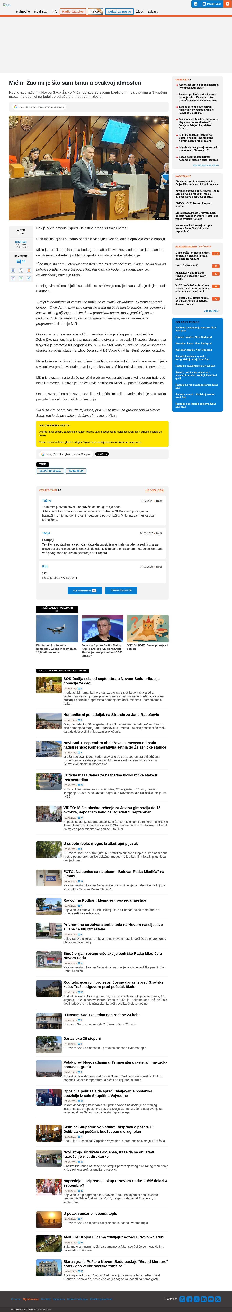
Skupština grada (50, 471)
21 (81, 881)
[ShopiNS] (227, 4)
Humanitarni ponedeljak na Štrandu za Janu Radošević (111, 715)
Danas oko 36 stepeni (82, 1038)
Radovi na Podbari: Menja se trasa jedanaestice (104, 900)
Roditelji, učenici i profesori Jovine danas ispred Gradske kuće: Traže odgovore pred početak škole (113, 984)
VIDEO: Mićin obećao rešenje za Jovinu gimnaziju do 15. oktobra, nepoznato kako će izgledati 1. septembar (112, 810)
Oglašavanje (31, 1299)
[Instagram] (182, 1299)
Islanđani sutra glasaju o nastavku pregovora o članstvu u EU (199, 149)
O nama (16, 1299)
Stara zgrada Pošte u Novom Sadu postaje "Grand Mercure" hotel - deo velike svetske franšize (115, 1263)
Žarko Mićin (76, 471)
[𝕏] (21, 270)
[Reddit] (29, 270)
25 (81, 785)
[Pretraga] (195, 4)
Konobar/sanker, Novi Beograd (193, 349)
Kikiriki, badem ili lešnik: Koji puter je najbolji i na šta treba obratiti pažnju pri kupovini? (196, 137)
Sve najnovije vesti (206, 165)
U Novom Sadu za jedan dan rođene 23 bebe (101, 1015)
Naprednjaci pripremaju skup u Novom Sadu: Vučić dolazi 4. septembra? (193, 228)
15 (81, 1162)
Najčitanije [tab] (205, 247)
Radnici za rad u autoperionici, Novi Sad (196, 386)
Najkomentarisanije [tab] (186, 247)
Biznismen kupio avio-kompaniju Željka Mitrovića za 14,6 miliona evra (56, 649)
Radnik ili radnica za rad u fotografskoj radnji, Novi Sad (192, 358)
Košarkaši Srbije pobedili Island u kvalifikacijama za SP (199, 86)
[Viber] (13, 278)
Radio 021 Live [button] (73, 11)
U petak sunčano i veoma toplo (90, 1213)
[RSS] (218, 1299)
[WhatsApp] (21, 278)
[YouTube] (211, 1299)
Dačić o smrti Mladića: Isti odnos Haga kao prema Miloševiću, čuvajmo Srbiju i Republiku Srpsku (198, 124)
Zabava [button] (153, 11)
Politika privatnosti (101, 1299)
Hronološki (155, 490)
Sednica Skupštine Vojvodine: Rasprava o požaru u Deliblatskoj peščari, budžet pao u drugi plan (108, 1129)
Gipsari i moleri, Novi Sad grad (193, 337)
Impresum (59, 1299)
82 (81, 1243)
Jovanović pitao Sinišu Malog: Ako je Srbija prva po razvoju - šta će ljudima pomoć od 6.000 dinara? (102, 650)
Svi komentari (84, 590)
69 (81, 1191)
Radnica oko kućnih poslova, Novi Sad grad (195, 405)
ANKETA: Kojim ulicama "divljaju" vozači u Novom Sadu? (113, 1237)
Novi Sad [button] (40, 11)
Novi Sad (21, 241)
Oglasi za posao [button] (119, 11)
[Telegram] (29, 278)
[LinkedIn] (203, 1299)
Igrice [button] (95, 11)
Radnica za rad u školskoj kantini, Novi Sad (195, 396)
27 (81, 818)
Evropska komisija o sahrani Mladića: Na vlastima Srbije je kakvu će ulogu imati (196, 109)
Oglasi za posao (186, 322)
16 (81, 963)
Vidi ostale (211, 311)
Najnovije (182, 79)
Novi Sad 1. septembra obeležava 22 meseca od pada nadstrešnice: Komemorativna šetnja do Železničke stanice (114, 745)
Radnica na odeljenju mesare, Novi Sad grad (195, 329)
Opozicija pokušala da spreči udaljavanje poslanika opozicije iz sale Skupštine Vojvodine (107, 1093)
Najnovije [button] (23, 11)
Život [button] (139, 11)
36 (81, 992)
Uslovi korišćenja (77, 1299)
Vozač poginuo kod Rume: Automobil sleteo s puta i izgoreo (198, 158)
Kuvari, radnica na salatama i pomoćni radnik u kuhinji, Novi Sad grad (196, 375)
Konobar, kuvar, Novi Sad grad (193, 343)
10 (81, 1101)
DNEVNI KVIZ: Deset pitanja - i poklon (147, 647)
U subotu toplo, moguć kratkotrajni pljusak (100, 843)
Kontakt (45, 1299)
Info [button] (54, 11)
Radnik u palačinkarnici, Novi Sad (195, 365)
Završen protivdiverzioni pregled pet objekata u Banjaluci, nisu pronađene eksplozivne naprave (198, 97)
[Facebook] (13, 270)
